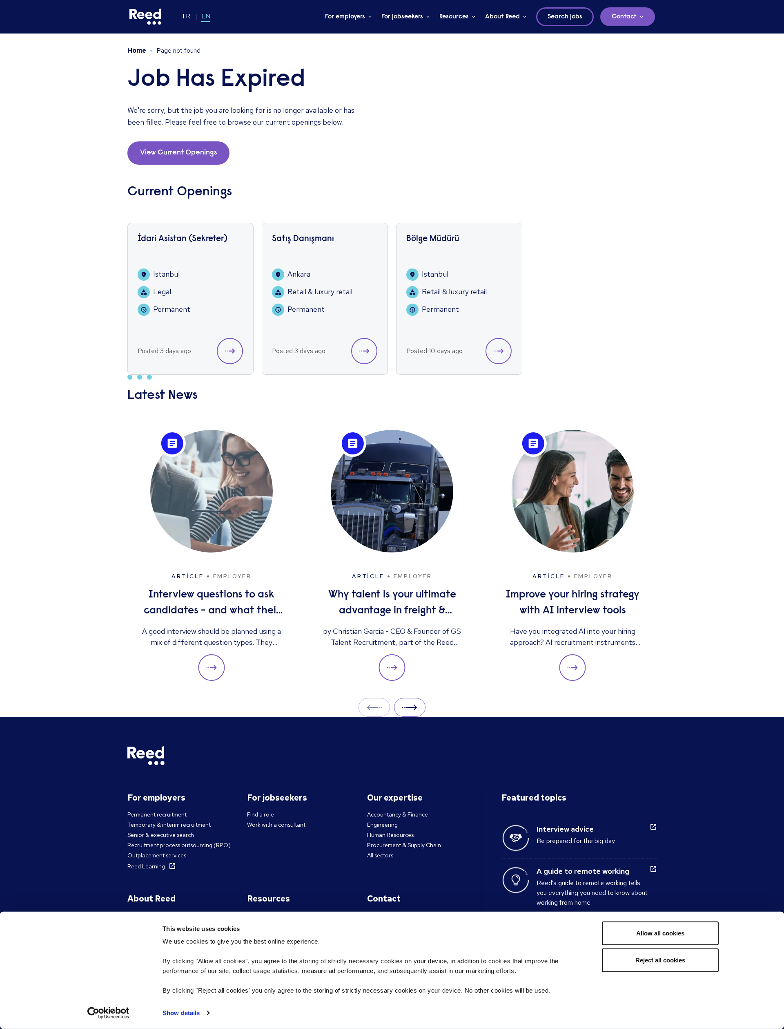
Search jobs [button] (565, 16)
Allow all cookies (660, 933)
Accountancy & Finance (397, 814)
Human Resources (390, 835)
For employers (345, 16)
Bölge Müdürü (432, 239)
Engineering (382, 824)
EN (205, 16)
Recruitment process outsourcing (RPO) (179, 845)
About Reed (502, 16)
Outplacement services (156, 855)
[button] (229, 351)
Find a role (260, 814)
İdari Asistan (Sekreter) (182, 239)
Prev (374, 707)
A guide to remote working (583, 871)
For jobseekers (402, 16)
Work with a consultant (276, 824)
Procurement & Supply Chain (404, 845)
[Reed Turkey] (145, 17)
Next (410, 707)
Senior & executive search (160, 835)
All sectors (380, 855)
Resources (454, 16)
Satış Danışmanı (303, 239)
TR (185, 16)
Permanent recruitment (157, 814)
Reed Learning (146, 866)
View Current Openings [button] (178, 153)
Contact (624, 16)
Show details (181, 1012)
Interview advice (565, 829)
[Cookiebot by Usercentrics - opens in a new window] (108, 1013)
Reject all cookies (660, 959)
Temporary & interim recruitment (169, 824)
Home (136, 50)
